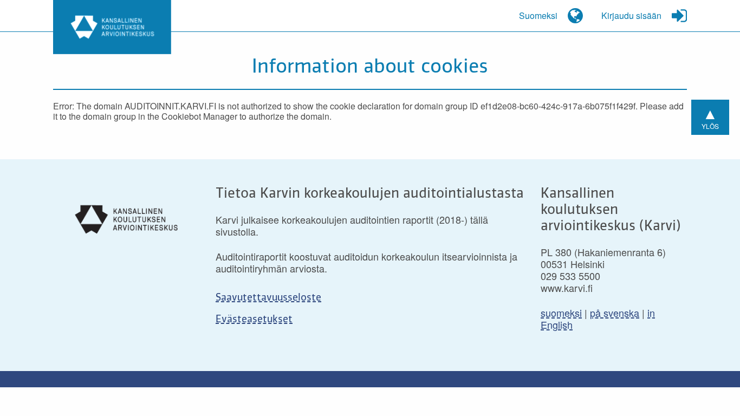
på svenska (614, 313)
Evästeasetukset (254, 319)
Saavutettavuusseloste (268, 298)
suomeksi (561, 313)
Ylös (710, 116)
